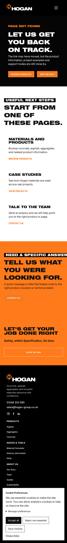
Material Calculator (15, 448)
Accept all (13, 520)
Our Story (11, 469)
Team (9, 474)
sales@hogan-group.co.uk (22, 407)
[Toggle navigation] (56, 8)
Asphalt (10, 427)
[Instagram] (8, 413)
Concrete (11, 437)
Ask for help (47, 74)
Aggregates (12, 432)
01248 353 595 (33, 352)
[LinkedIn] (18, 413)
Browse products (21, 74)
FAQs (9, 458)
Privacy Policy (12, 535)
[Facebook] (13, 413)
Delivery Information (16, 453)
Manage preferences (19, 511)
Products (13, 421)
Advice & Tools (16, 443)
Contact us (13, 298)
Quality (10, 479)
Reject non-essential (36, 520)
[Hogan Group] (33, 377)
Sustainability (13, 485)
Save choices (15, 528)
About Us (12, 464)
